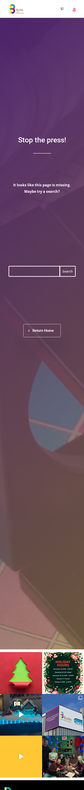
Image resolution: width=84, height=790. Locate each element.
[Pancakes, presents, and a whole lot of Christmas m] (21, 757)
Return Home (43, 330)
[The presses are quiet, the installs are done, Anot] (21, 673)
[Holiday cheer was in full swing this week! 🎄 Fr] (21, 715)
